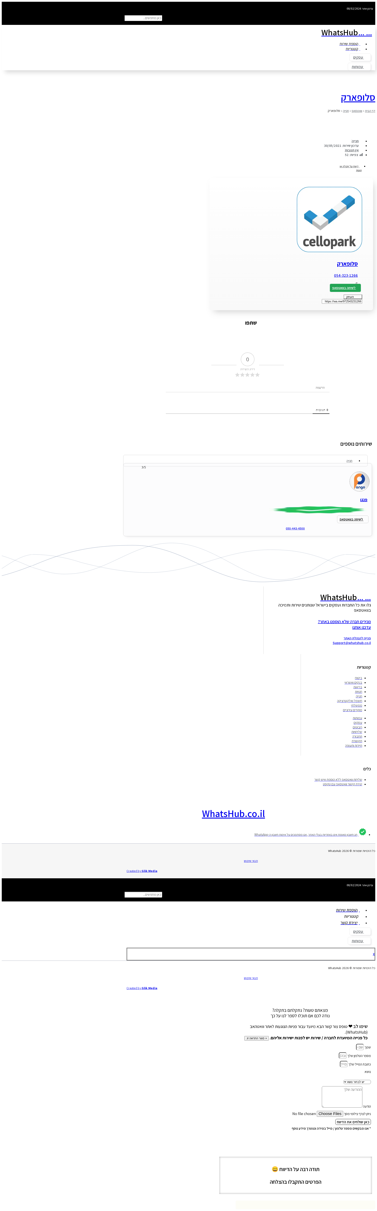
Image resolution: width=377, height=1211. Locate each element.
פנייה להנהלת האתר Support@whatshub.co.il (352, 640)
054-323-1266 (346, 275)
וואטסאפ (357, 111)
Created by (142, 871)
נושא (368, 1071)
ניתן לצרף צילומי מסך (357, 1114)
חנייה (346, 111)
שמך (367, 1047)
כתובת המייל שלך (359, 1064)
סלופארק (358, 97)
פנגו (363, 499)
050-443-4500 (295, 528)
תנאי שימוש (251, 861)
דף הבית (370, 111)
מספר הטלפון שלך (359, 1055)
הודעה (366, 1106)
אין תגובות (352, 150)
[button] (248, 13)
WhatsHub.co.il (233, 813)
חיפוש (167, 18)
